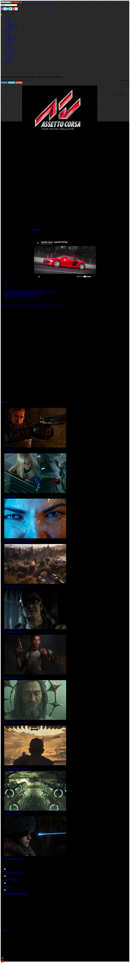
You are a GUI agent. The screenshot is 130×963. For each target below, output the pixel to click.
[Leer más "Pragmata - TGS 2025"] (35, 492)
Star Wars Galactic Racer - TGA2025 (15, 768)
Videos (6, 42)
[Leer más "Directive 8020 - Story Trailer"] (35, 810)
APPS (6, 55)
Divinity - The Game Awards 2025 (14, 586)
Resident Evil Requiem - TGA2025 (14, 632)
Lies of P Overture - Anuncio (12, 859)
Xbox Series (11, 25)
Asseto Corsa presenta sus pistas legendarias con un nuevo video (22, 297)
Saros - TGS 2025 (9, 450)
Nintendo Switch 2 (13, 28)
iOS (9, 58)
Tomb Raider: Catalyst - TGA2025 (14, 677)
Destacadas (7, 30)
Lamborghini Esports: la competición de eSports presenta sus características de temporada (29, 292)
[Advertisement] (33, 70)
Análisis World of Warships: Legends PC (16, 893)
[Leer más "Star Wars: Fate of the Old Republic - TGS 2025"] (35, 538)
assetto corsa (7, 282)
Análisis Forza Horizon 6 (11, 879)
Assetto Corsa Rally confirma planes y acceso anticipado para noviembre (24, 290)
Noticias (6, 17)
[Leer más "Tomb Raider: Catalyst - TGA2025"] (35, 674)
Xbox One (11, 23)
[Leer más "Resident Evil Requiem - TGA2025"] (35, 628)
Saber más (3, 930)
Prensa (6, 62)
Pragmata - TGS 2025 (10, 496)
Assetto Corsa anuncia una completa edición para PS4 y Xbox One (23, 294)
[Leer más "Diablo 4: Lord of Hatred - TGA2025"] (35, 719)
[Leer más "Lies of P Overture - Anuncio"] (35, 855)
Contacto (6, 63)
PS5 (9, 22)
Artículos (6, 54)
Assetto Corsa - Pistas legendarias (13, 295)
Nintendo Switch (12, 27)
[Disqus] (65, 330)
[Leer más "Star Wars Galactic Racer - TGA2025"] (35, 765)
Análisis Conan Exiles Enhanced (14, 872)
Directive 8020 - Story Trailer (13, 813)
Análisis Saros (8, 886)
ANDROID (11, 60)
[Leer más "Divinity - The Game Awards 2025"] (35, 583)
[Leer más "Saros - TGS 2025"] (35, 447)
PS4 (9, 20)
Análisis (6, 31)
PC (9, 19)
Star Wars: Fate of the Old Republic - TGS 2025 (18, 541)
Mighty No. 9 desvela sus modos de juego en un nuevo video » (50, 305)
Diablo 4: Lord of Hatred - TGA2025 (15, 723)
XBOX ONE (11, 36)
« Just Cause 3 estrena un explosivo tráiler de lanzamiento (17, 305)
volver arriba (4, 402)
